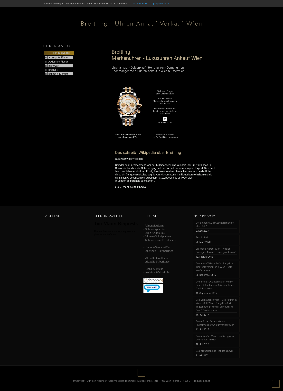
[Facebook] (220, 3)
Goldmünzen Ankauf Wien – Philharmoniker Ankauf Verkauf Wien (215, 323)
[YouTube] (229, 3)
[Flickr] (233, 3)
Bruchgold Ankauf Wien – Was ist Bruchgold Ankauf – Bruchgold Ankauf (216, 250)
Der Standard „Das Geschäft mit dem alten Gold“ (215, 224)
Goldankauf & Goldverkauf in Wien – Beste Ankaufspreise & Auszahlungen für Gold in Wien (215, 285)
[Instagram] (237, 3)
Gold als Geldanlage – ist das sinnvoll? (215, 351)
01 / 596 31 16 (140, 3)
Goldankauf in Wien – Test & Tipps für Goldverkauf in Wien (215, 338)
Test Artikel (202, 237)
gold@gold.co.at (160, 3)
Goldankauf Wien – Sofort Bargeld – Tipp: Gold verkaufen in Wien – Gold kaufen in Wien (214, 267)
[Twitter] (224, 3)
